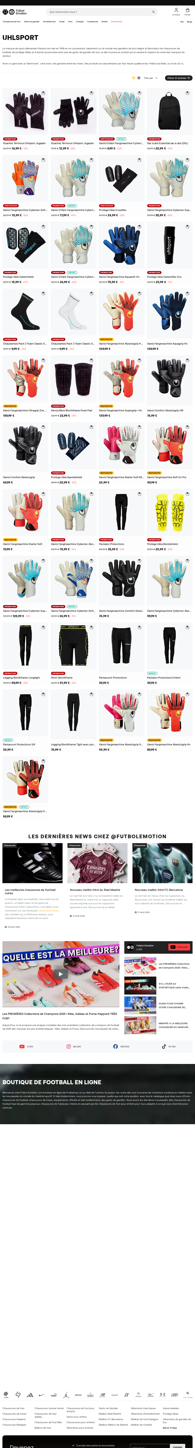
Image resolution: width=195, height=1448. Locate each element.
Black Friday (170, 1427)
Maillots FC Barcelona (111, 1419)
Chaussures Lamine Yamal (49, 1408)
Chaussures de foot (11, 21)
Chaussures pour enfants (81, 1422)
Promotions (116, 21)
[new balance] (102, 1395)
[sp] (18, 1395)
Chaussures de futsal (14, 1413)
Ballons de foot (43, 1427)
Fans (70, 21)
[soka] (6, 1395)
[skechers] (174, 1395)
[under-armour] (162, 1395)
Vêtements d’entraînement (145, 1413)
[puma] (54, 1395)
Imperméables (171, 1408)
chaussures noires (48, 910)
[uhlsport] (138, 1395)
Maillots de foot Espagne (144, 1419)
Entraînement (49, 21)
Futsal (61, 21)
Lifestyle (79, 21)
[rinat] (126, 1395)
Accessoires (92, 21)
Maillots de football (141, 1424)
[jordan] (66, 1395)
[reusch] (114, 1395)
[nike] (42, 1395)
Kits (182, 22)
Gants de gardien (32, 21)
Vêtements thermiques (143, 1408)
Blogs (189, 22)
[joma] (78, 1395)
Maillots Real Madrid (110, 1413)
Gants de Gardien (108, 1408)
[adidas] (30, 1395)
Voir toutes (188, 1397)
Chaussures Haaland (14, 1419)
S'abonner (182, 947)
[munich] (90, 1395)
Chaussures (10, 845)
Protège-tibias (171, 1413)
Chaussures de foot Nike (48, 1422)
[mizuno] (150, 1395)
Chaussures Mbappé (14, 1424)
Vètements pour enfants (80, 1427)
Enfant (105, 21)
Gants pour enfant (77, 1416)
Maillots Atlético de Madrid (113, 1424)
